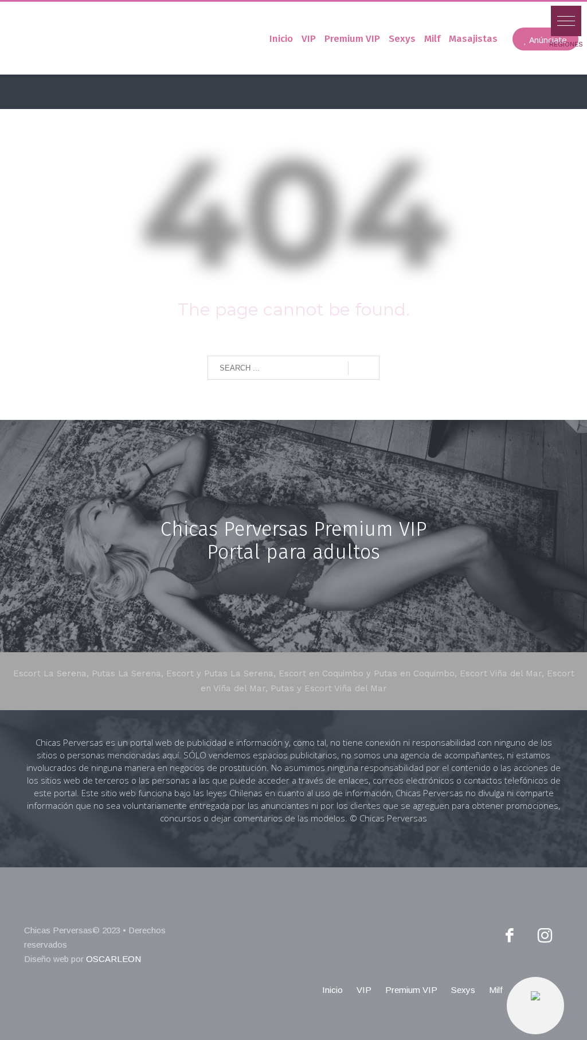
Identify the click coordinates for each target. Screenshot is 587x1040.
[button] (566, 21)
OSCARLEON (113, 959)
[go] (363, 368)
